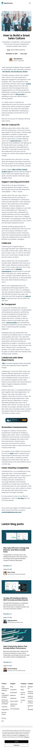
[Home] (7, 3)
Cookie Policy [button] (22, 735)
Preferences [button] (26, 737)
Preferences (16, 745)
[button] (29, 3)
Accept (16, 741)
